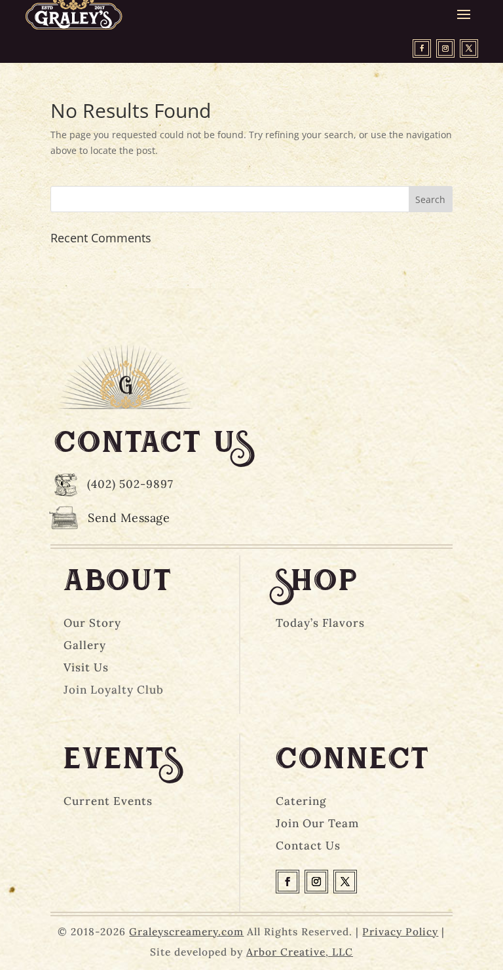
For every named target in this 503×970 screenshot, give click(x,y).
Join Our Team (317, 823)
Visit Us (86, 667)
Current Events (108, 801)
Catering (301, 801)
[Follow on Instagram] (445, 48)
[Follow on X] (469, 48)
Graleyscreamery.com (186, 931)
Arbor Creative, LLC (299, 951)
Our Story (92, 623)
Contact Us (308, 845)
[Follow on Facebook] (422, 48)
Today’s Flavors (320, 623)
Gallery (85, 645)
